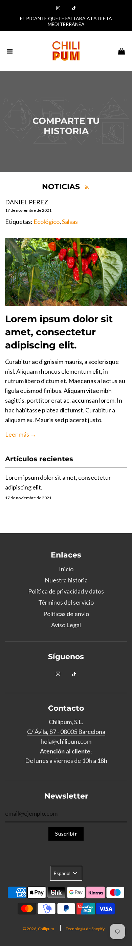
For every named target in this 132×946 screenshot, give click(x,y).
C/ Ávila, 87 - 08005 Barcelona (66, 731)
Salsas (70, 221)
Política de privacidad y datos (66, 591)
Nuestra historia (66, 580)
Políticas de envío (66, 613)
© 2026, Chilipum (38, 928)
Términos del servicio (66, 602)
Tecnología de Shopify (85, 928)
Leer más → (20, 434)
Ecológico (47, 221)
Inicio (66, 569)
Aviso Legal (66, 625)
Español (62, 873)
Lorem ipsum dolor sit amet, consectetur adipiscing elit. (59, 332)
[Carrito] (121, 50)
